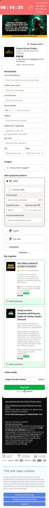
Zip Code (7, 138)
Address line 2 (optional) (14, 126)
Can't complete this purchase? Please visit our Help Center (23, 406)
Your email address (12, 75)
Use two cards (18, 189)
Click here (33, 59)
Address (7, 115)
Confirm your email (12, 85)
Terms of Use (24, 434)
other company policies (13, 436)
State (27, 148)
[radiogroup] (24, 214)
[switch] (10, 190)
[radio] (7, 181)
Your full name (10, 95)
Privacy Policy (34, 434)
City (5, 148)
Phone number (10, 105)
